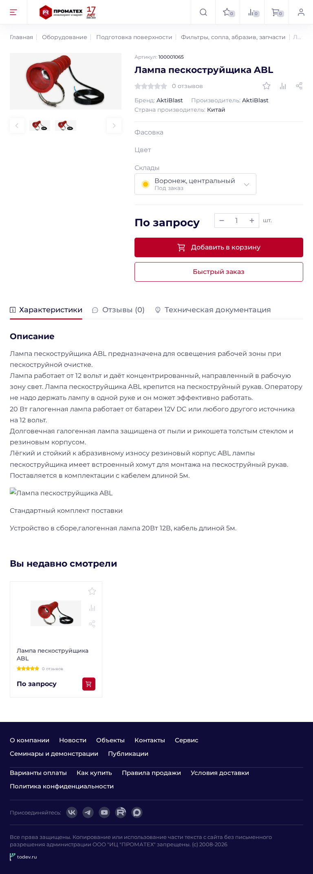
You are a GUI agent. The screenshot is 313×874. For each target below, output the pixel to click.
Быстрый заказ (219, 272)
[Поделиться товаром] (299, 86)
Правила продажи (151, 773)
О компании (29, 740)
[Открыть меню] (13, 12)
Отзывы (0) (123, 310)
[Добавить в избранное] (266, 86)
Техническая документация (218, 310)
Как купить (94, 773)
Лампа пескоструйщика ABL (52, 654)
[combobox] (195, 184)
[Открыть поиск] (203, 12)
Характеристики (50, 310)
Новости (72, 740)
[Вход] (301, 12)
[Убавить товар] (222, 220)
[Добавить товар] (252, 220)
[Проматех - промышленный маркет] (68, 12)
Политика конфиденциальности (62, 786)
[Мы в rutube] (120, 812)
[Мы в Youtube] (104, 812)
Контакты (149, 740)
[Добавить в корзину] (88, 684)
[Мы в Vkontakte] (71, 812)
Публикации (128, 753)
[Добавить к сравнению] (282, 86)
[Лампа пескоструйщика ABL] (65, 81)
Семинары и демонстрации (54, 753)
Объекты (110, 740)
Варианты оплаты (38, 773)
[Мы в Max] (137, 812)
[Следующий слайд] (114, 125)
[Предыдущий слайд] (17, 125)
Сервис (186, 740)
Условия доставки (220, 773)
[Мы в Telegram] (88, 812)
